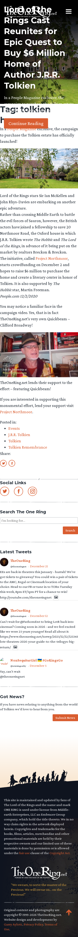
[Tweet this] (3, 463)
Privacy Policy (33, 924)
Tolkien (14, 441)
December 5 (38, 665)
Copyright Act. (60, 853)
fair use (24, 853)
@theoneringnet (18, 566)
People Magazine (21, 128)
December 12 (39, 616)
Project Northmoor (52, 258)
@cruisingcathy (18, 665)
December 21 (39, 566)
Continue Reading (26, 123)
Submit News (65, 718)
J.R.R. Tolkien (19, 434)
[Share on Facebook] (12, 463)
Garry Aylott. (13, 924)
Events (14, 428)
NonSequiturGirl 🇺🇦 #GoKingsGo (36, 660)
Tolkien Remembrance (27, 447)
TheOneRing (20, 561)
